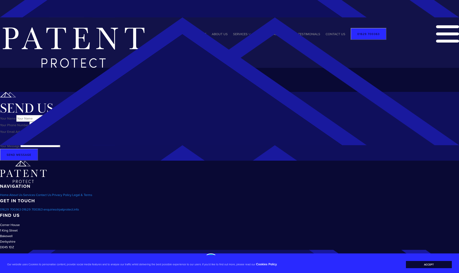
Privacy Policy (62, 195)
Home (4, 195)
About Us (15, 195)
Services (29, 195)
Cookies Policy (266, 264)
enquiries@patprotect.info (61, 209)
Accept (429, 264)
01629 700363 (10, 209)
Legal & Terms (82, 195)
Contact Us (43, 195)
